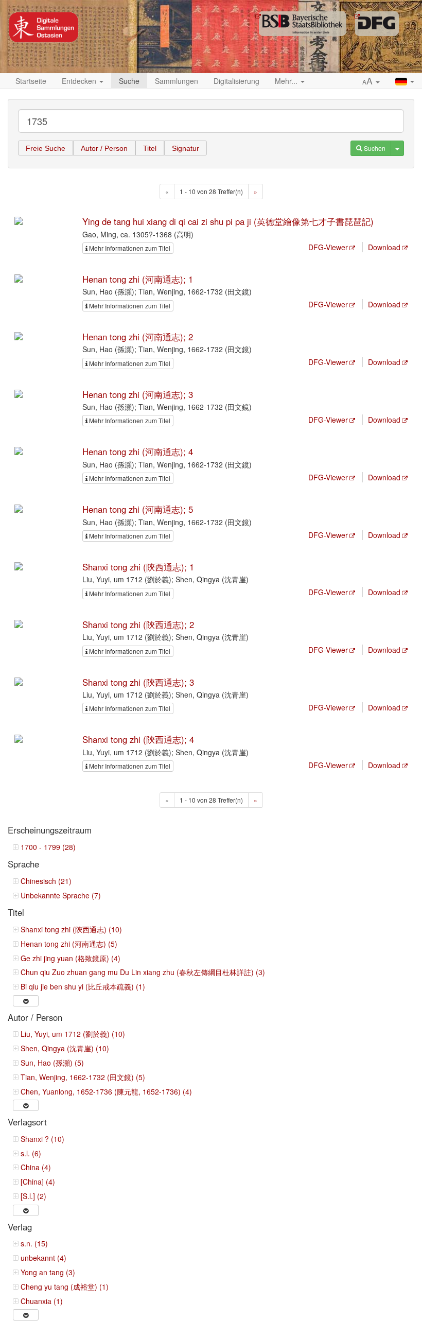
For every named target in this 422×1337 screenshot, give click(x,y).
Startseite (30, 81)
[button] (371, 81)
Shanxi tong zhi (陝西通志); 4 (138, 739)
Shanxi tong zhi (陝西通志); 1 (138, 567)
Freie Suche (45, 148)
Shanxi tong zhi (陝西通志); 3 (138, 682)
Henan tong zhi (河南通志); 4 (137, 451)
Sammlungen (176, 81)
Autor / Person (104, 148)
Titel (149, 148)
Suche (129, 81)
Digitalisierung (236, 81)
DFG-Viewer (328, 247)
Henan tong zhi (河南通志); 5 (137, 509)
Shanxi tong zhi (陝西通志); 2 (138, 624)
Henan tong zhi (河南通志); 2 (137, 337)
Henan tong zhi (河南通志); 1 (137, 279)
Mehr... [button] (287, 81)
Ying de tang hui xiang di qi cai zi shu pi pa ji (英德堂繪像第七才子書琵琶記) (228, 221)
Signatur (185, 148)
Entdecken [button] (80, 81)
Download (384, 247)
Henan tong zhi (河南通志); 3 (137, 394)
